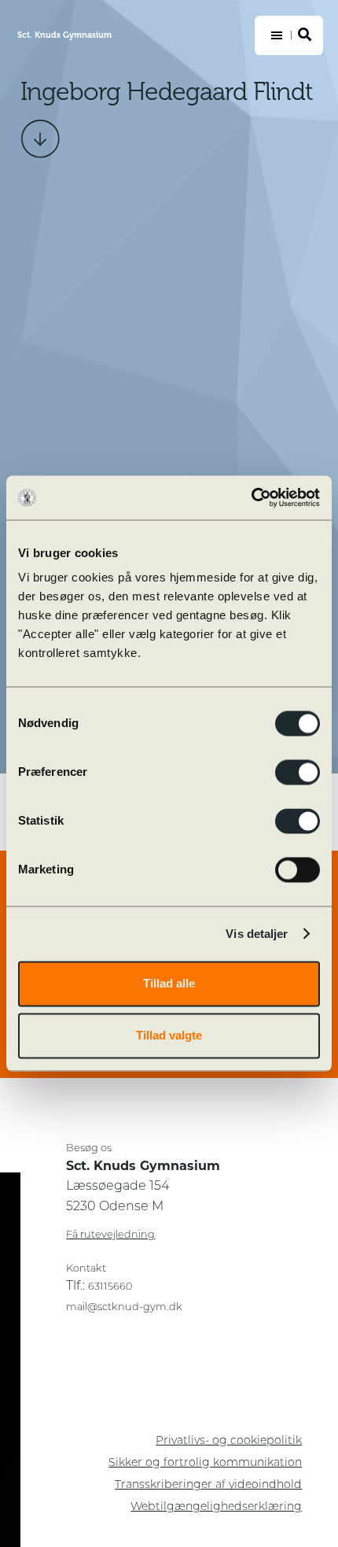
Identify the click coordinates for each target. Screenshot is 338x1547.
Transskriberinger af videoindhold (208, 1485)
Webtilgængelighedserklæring (216, 1507)
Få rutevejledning (110, 1235)
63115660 (110, 1287)
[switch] (297, 772)
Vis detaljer (257, 933)
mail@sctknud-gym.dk (124, 1307)
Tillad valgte (169, 1035)
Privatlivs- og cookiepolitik (229, 1441)
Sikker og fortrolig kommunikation (205, 1463)
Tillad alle (169, 983)
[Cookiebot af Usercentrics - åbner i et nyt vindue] (251, 497)
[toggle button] (289, 35)
